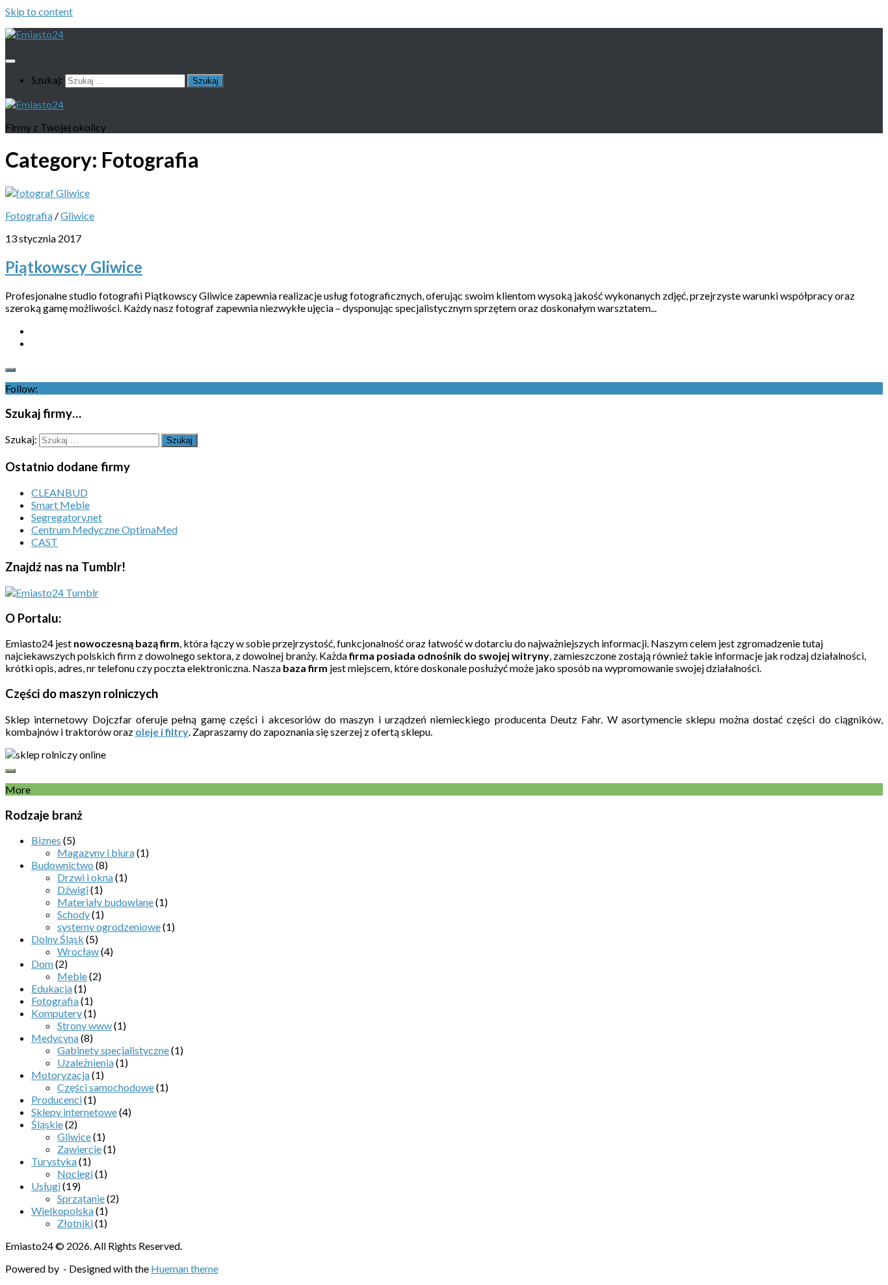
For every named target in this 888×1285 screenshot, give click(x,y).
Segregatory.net (66, 517)
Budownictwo (62, 865)
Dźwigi (72, 889)
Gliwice (77, 215)
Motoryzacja (60, 1075)
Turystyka (54, 1161)
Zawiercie (79, 1149)
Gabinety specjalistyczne (113, 1050)
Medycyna (55, 1038)
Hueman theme (184, 1268)
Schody (73, 914)
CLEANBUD (59, 492)
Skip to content (39, 11)
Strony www (84, 1025)
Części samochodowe (105, 1087)
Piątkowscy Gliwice (73, 266)
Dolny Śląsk (57, 939)
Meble (72, 976)
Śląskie (47, 1124)
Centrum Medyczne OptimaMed (104, 529)
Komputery (56, 1013)
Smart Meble (60, 505)
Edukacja (51, 988)
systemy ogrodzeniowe (109, 926)
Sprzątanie (81, 1198)
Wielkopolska (62, 1210)
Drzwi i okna (85, 877)
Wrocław (78, 951)
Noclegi (75, 1173)
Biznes (46, 840)
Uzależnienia (85, 1062)
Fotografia (29, 215)
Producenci (56, 1099)
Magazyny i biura (96, 852)
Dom (42, 963)
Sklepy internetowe (74, 1112)
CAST (44, 542)
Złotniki (75, 1223)
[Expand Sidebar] (10, 370)
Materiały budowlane (105, 902)
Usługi (45, 1186)
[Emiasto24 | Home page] (34, 34)
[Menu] (10, 61)
